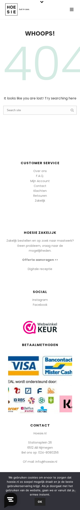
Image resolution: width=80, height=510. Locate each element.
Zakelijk (40, 200)
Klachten (40, 191)
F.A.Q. (40, 176)
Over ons (40, 171)
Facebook (40, 305)
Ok (40, 501)
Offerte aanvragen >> (40, 260)
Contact (40, 186)
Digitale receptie (40, 269)
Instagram (40, 300)
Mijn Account (40, 181)
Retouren (40, 196)
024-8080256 (48, 452)
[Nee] (75, 491)
